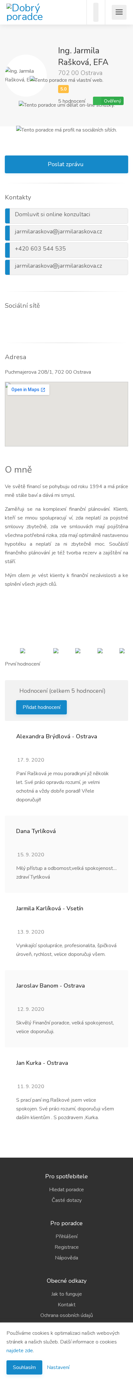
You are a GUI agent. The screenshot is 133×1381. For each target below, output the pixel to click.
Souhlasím (24, 1367)
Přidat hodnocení (41, 707)
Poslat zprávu (66, 164)
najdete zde (19, 1350)
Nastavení (58, 1367)
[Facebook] (4, 322)
